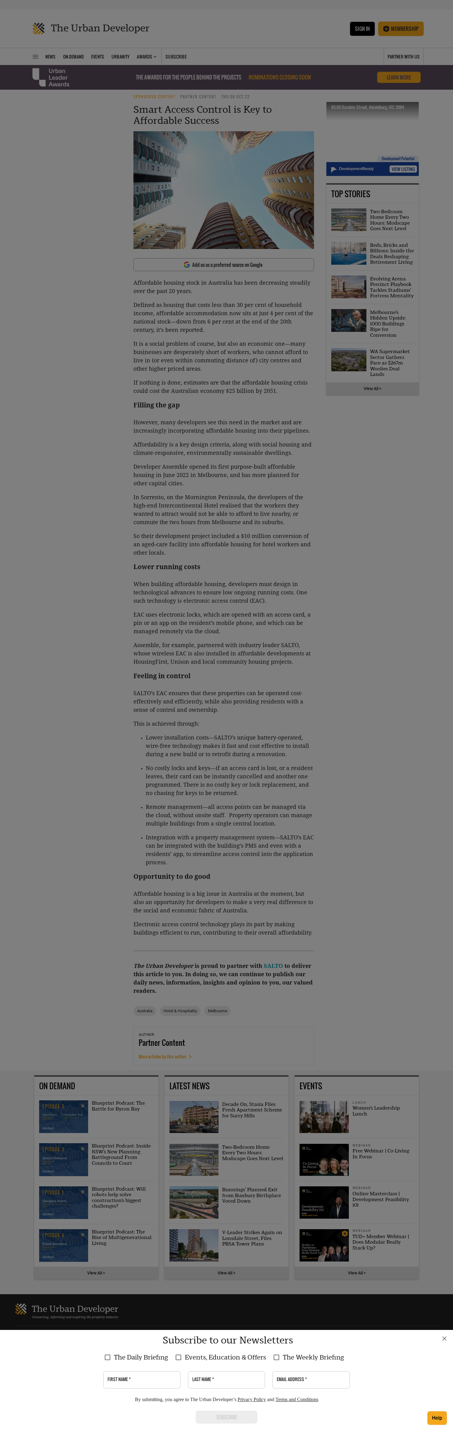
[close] (444, 1338)
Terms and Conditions (296, 1399)
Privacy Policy (252, 1399)
